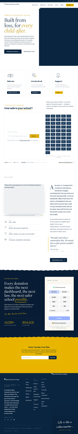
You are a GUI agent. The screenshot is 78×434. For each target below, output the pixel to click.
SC (53, 145)
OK (58, 141)
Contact (15, 430)
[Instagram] (68, 1)
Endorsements (45, 398)
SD (53, 126)
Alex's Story (35, 5)
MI (68, 119)
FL (47, 152)
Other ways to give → (61, 327)
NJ (58, 130)
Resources (50, 5)
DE (58, 137)
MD (53, 137)
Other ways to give (36, 389)
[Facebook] (65, 1)
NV (63, 123)
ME (47, 116)
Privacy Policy (8, 430)
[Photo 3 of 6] (40, 215)
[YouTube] (73, 1)
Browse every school (25, 140)
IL (63, 126)
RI (58, 145)
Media (62, 5)
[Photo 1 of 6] (38, 215)
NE (53, 134)
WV (68, 134)
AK (68, 137)
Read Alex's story (29, 51)
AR (63, 141)
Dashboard (43, 5)
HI (63, 145)
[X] (70, 1)
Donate (70, 5)
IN (68, 126)
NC (47, 145)
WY (47, 126)
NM (47, 141)
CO (47, 134)
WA (63, 116)
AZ (68, 130)
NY (47, 123)
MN (58, 119)
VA (47, 137)
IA (58, 126)
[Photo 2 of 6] (39, 215)
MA (53, 123)
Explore (34, 136)
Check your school (12, 51)
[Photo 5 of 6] (42, 215)
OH (47, 130)
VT (53, 116)
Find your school (12, 131)
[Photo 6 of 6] (43, 215)
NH (58, 116)
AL (58, 148)
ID (68, 116)
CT (63, 137)
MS (53, 148)
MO (58, 134)
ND (53, 119)
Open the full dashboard (66, 162)
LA (47, 148)
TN (68, 141)
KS (53, 141)
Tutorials (43, 390)
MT (47, 119)
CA (63, 130)
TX (68, 145)
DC (68, 148)
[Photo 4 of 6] (41, 215)
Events (56, 5)
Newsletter (29, 400)
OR (58, 123)
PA (53, 130)
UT (68, 123)
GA (63, 148)
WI (63, 119)
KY (63, 134)
